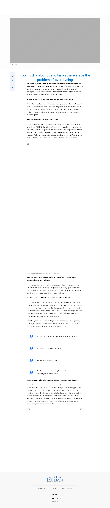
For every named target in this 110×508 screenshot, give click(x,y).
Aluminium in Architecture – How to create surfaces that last (31, 450)
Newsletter (55, 501)
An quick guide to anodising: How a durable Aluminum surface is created (78, 450)
